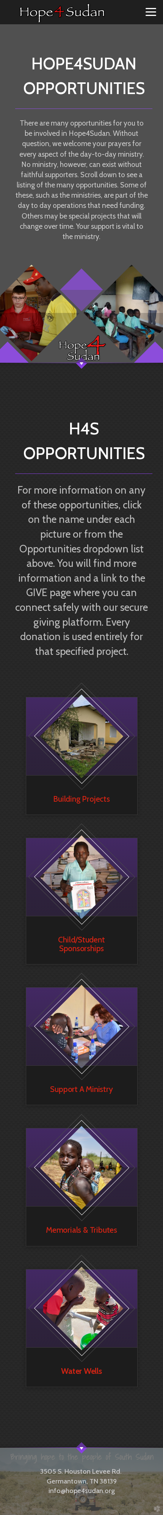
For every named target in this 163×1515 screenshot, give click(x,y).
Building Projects (81, 799)
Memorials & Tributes (81, 1230)
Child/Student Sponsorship (81, 944)
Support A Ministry (81, 1089)
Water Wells (81, 1371)
